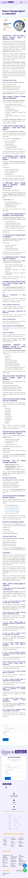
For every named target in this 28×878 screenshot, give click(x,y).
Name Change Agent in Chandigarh (12, 511)
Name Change (6, 838)
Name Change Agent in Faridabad (12, 506)
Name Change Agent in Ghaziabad (12, 508)
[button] (21, 2)
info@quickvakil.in (10, 531)
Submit (5, 739)
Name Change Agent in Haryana (11, 510)
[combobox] (5, 728)
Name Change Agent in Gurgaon (12, 513)
